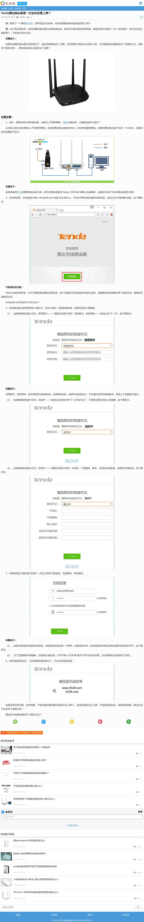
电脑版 (18, 915)
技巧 (11, 8)
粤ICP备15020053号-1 (83, 920)
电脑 (65, 122)
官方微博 (54, 915)
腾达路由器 (37, 733)
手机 (19, 192)
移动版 (90, 915)
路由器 (18, 8)
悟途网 (4, 8)
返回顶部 (126, 915)
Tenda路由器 (25, 733)
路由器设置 (12, 733)
